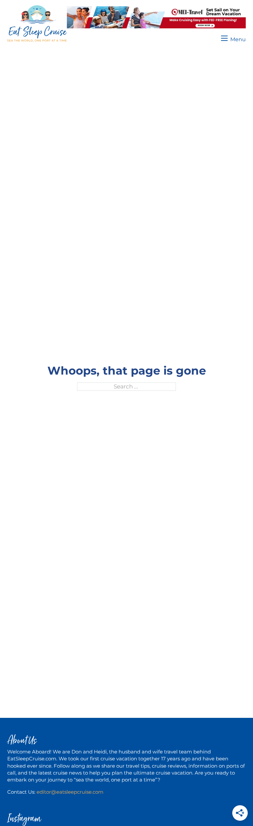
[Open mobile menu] (233, 38)
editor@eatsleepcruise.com (70, 792)
